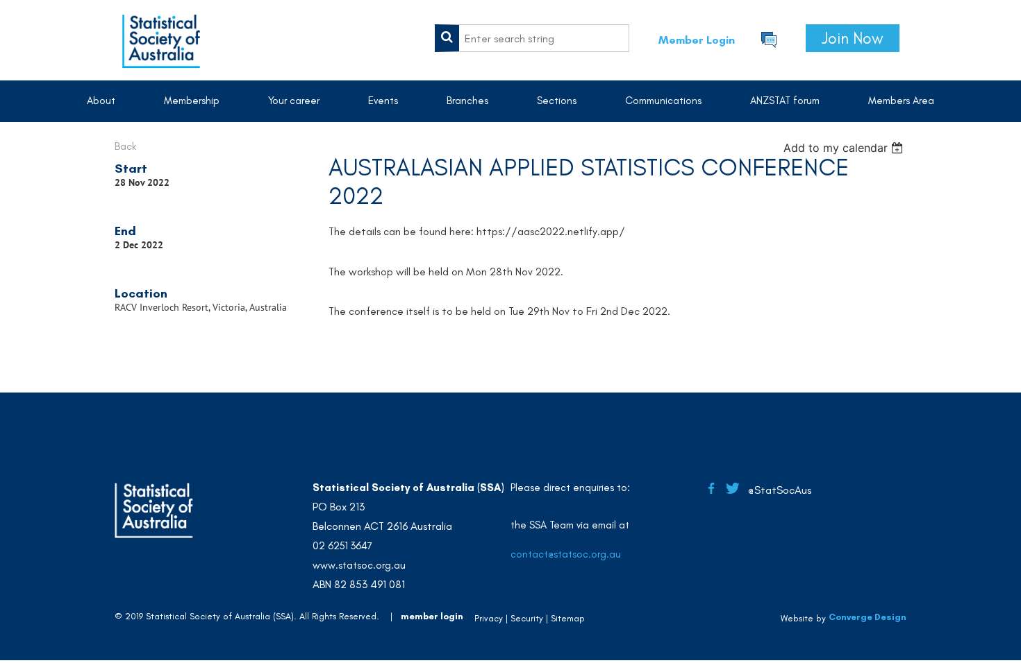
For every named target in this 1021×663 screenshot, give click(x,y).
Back (125, 146)
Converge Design (867, 617)
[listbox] (844, 147)
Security (526, 618)
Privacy (488, 618)
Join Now (852, 38)
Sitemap (568, 618)
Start (131, 168)
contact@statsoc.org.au (565, 554)
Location (141, 293)
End (125, 231)
